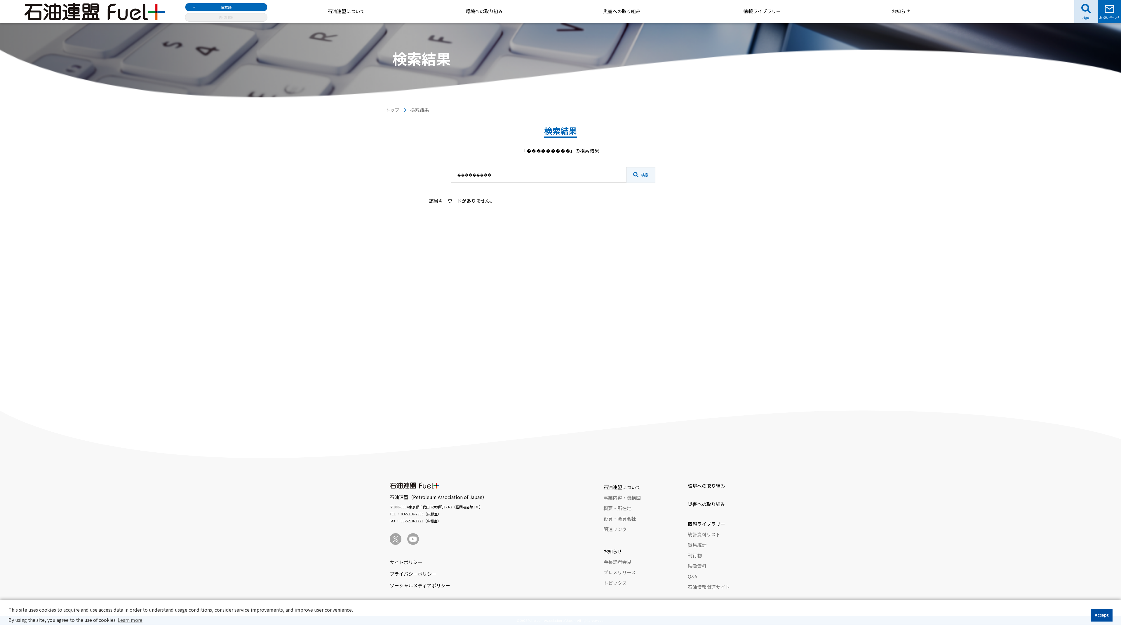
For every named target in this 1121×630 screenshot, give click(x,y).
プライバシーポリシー (413, 573)
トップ (392, 109)
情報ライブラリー (762, 11)
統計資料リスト (704, 534)
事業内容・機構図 (622, 497)
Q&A (692, 576)
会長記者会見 (617, 561)
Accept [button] (1102, 615)
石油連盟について (346, 11)
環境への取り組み (484, 11)
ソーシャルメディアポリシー (420, 585)
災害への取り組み (621, 11)
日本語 (226, 7)
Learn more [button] (130, 619)
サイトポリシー (406, 562)
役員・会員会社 (619, 518)
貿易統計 (697, 544)
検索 (644, 175)
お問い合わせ (1109, 17)
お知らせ (901, 11)
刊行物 (695, 555)
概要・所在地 (617, 508)
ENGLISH (226, 17)
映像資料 (697, 565)
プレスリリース (619, 572)
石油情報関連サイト (709, 586)
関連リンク (615, 529)
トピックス (615, 582)
